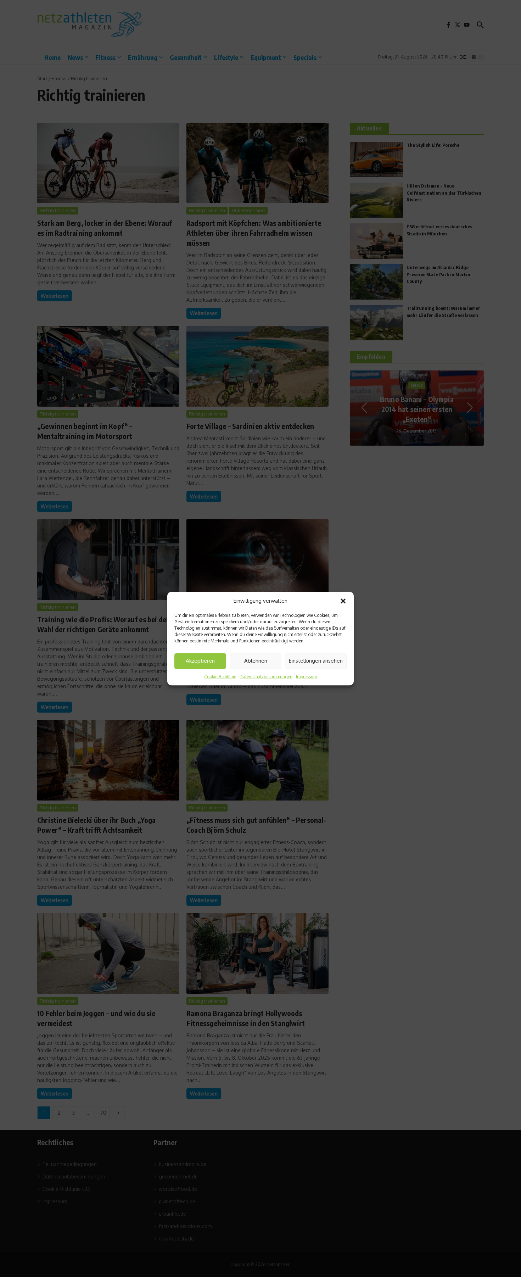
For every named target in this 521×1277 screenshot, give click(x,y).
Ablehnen (255, 660)
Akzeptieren (200, 660)
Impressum (306, 676)
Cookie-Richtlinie (220, 676)
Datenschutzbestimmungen (266, 676)
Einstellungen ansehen (316, 660)
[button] (343, 601)
